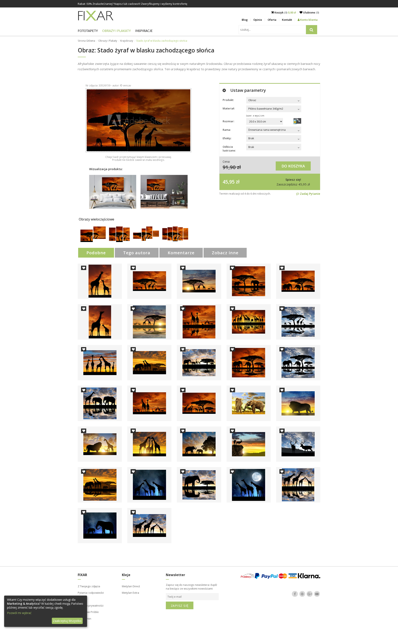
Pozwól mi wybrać (19, 613)
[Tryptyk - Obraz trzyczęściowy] (119, 241)
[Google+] (309, 593)
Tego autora (136, 253)
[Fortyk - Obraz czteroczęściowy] (146, 240)
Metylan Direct (131, 586)
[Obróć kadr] (297, 121)
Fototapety (88, 31)
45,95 (229, 181)
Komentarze (181, 253)
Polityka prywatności (90, 605)
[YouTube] (317, 593)
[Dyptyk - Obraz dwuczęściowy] (93, 241)
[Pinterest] (302, 593)
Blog (245, 20)
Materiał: (229, 108)
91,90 (229, 167)
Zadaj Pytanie (309, 194)
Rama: (227, 130)
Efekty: (227, 138)
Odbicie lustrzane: (229, 148)
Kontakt (287, 20)
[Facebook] (295, 593)
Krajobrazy (126, 40)
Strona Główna (86, 40)
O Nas (82, 599)
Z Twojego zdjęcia (89, 586)
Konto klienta (309, 20)
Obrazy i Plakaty (116, 31)
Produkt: (228, 100)
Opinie (257, 20)
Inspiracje (144, 31)
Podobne (96, 253)
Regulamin (84, 618)
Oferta (272, 20)
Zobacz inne (225, 253)
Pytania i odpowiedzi (91, 593)
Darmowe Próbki (88, 612)
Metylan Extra (130, 593)
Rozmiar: (228, 121)
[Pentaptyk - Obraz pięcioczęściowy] (175, 240)
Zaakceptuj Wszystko (67, 621)
